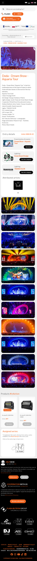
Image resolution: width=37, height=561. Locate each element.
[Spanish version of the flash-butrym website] (35, 3)
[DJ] (6, 532)
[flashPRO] (6, 522)
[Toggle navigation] (3, 2)
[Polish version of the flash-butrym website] (26, 3)
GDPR (20, 544)
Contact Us (17, 546)
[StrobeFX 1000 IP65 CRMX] (27, 405)
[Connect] (29, 532)
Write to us (13, 477)
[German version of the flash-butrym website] (29, 3)
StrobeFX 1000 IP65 (7, 415)
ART (7, 419)
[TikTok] (22, 554)
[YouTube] (18, 554)
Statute (3, 544)
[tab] (18, 192)
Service (10, 546)
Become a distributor (18, 501)
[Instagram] (15, 554)
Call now (24, 477)
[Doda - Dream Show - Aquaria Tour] (18, 205)
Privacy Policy (12, 544)
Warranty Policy (29, 544)
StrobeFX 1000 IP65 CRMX (25, 416)
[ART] (18, 448)
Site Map (25, 546)
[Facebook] (12, 554)
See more (9, 424)
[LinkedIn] (25, 554)
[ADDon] (18, 532)
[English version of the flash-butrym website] (32, 3)
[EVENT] (29, 522)
